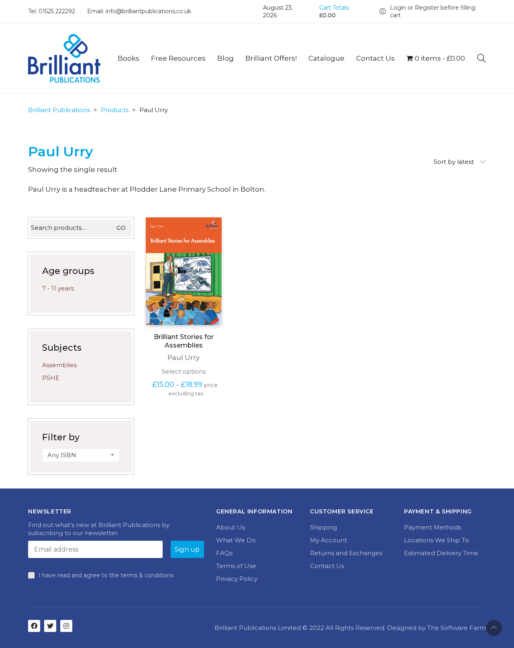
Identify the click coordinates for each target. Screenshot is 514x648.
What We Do (236, 540)
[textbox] (81, 455)
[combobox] (81, 455)
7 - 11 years (58, 288)
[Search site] (481, 59)
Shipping (323, 527)
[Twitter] (50, 626)
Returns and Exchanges (346, 553)
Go (121, 227)
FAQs (224, 553)
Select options (184, 371)
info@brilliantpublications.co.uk (148, 11)
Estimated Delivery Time (441, 553)
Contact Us (327, 566)
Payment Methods (432, 527)
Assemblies (59, 365)
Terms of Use (236, 566)
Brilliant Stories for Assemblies (184, 341)
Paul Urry (183, 358)
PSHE (50, 378)
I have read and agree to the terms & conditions (106, 575)
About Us (230, 527)
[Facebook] (34, 626)
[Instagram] (66, 626)
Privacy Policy (236, 579)
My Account (328, 540)
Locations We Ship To (436, 540)
